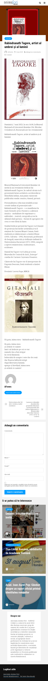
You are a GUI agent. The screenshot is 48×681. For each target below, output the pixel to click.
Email (6, 466)
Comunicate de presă (13, 545)
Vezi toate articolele (13, 392)
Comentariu (8, 431)
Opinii (8, 580)
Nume (6, 457)
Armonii (9, 509)
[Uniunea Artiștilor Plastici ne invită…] (24, 521)
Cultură (8, 38)
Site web (7, 474)
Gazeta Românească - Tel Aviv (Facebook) (19, 676)
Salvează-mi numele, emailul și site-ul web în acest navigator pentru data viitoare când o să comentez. (21, 485)
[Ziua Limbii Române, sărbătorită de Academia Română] (24, 557)
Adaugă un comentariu (33, 52)
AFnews (10, 52)
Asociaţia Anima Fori (11, 674)
